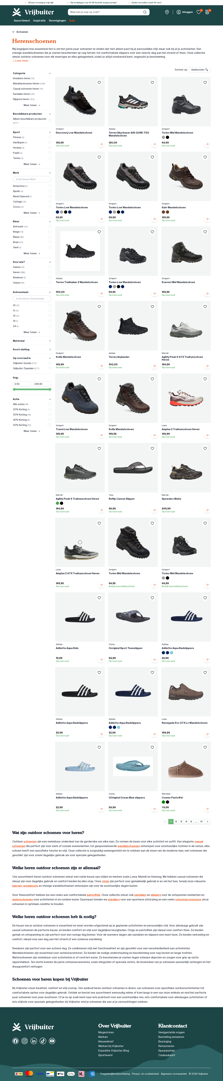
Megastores (106, 1032)
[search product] (145, 12)
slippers (156, 894)
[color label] (163, 137)
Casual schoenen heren (28, 88)
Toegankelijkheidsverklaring (115, 1073)
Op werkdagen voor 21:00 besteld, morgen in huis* (93, 2)
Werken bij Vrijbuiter (111, 1046)
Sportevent (105, 1055)
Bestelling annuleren (171, 1036)
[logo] (33, 12)
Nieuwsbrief (106, 1041)
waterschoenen (22, 899)
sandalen (140, 894)
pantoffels (93, 894)
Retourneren (166, 1046)
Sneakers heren (23, 78)
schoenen (30, 841)
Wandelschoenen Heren (29, 83)
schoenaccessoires (188, 899)
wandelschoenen (129, 846)
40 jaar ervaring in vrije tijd (40, 2)
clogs (105, 881)
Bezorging (164, 1041)
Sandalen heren (24, 93)
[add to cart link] (101, 144)
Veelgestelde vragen (171, 1032)
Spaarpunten (166, 1050)
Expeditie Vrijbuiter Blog (113, 1050)
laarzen (17, 885)
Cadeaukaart (166, 1055)
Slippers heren (24, 99)
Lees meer (20, 60)
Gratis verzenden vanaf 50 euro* (147, 2)
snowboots (30, 885)
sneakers (114, 899)
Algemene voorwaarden (174, 1073)
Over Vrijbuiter (114, 1026)
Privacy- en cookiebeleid (145, 1073)
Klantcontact (172, 1026)
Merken (103, 1036)
